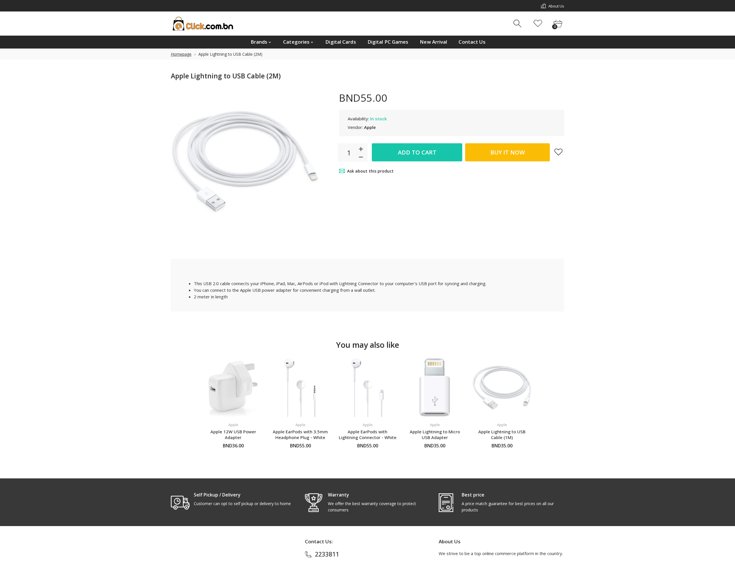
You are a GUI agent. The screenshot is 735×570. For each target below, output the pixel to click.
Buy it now (507, 152)
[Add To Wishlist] (558, 152)
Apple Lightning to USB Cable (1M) (501, 434)
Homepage (181, 54)
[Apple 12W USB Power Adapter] (233, 387)
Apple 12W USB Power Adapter (233, 434)
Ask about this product (370, 171)
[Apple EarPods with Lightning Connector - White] (367, 387)
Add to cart (417, 152)
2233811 (327, 554)
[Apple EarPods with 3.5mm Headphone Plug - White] (300, 387)
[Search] (518, 23)
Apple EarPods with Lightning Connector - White (367, 434)
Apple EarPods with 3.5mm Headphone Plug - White (300, 434)
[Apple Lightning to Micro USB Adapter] (434, 387)
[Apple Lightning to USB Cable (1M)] (502, 387)
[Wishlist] (538, 23)
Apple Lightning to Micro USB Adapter (435, 434)
